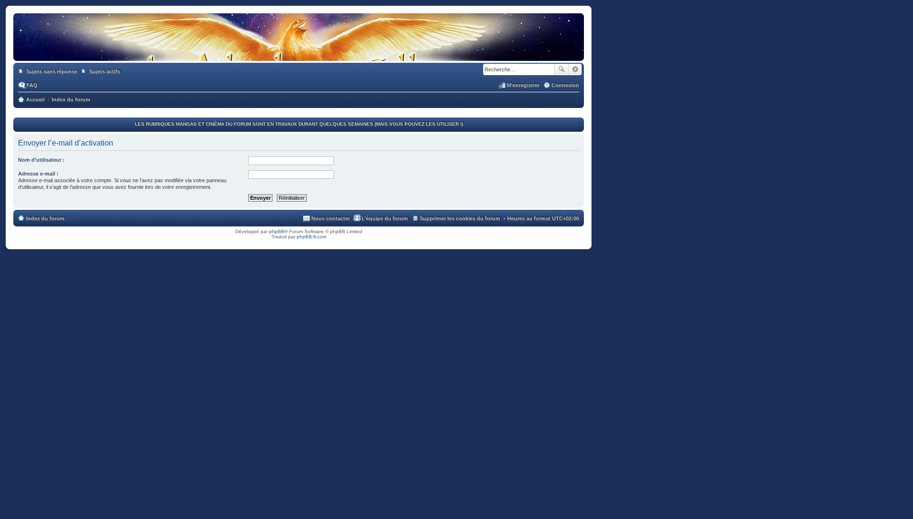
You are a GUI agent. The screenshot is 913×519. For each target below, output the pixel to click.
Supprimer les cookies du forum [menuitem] (460, 218)
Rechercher (561, 69)
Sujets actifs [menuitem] (104, 71)
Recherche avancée (575, 69)
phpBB (276, 231)
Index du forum (45, 218)
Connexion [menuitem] (565, 85)
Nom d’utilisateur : (41, 160)
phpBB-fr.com (311, 236)
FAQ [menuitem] (32, 85)
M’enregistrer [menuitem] (523, 85)
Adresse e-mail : (38, 173)
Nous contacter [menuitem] (330, 218)
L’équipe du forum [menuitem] (385, 218)
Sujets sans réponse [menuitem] (52, 71)
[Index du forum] (299, 51)
